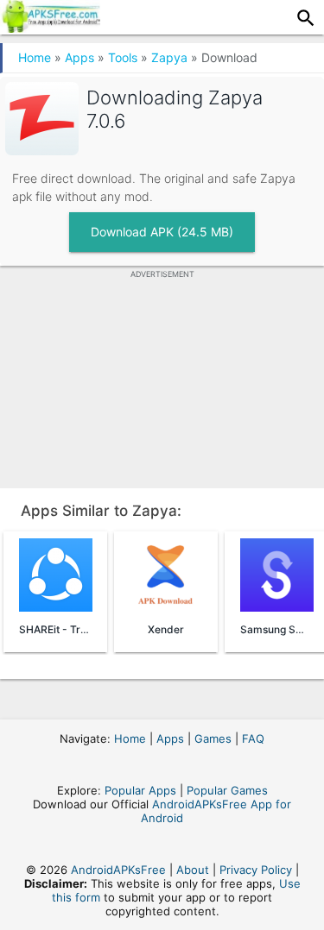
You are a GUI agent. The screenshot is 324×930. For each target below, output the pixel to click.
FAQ (253, 738)
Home (34, 57)
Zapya (169, 57)
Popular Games (227, 790)
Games (213, 738)
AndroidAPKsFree (118, 870)
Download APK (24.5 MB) (162, 231)
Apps (79, 57)
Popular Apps (140, 790)
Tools (122, 57)
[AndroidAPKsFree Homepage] (50, 27)
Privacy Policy (255, 870)
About (192, 870)
